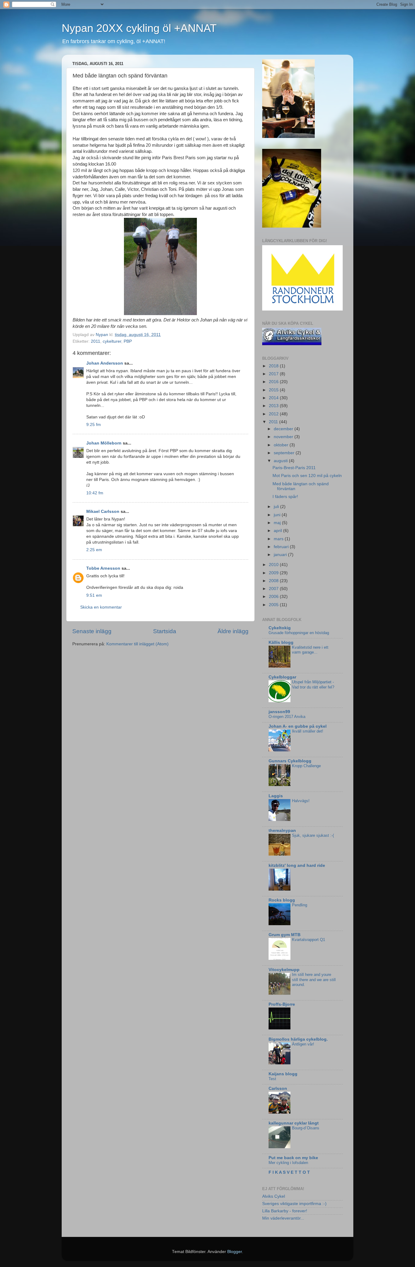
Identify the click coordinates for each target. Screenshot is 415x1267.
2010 (274, 564)
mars (279, 539)
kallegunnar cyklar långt (294, 1123)
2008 (274, 581)
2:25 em (94, 550)
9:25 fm (93, 424)
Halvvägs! (301, 800)
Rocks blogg (282, 900)
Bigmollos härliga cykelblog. (298, 1039)
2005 (274, 605)
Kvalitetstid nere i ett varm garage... (310, 650)
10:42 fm (94, 493)
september (285, 453)
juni (278, 515)
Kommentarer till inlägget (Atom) (137, 644)
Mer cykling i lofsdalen (288, 1162)
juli (277, 506)
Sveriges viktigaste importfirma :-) (294, 1203)
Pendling (299, 905)
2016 (274, 381)
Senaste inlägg (91, 631)
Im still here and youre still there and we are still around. (314, 979)
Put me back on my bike (293, 1157)
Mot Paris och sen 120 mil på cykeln (307, 475)
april (278, 530)
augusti (281, 460)
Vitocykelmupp (284, 969)
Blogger (234, 1251)
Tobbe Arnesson (103, 568)
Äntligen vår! (303, 1044)
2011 (95, 341)
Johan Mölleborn (104, 443)
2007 (274, 588)
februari (282, 546)
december (284, 429)
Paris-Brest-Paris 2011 (294, 467)
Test (272, 1078)
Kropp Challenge (306, 766)
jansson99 (279, 711)
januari (281, 554)
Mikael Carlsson (102, 511)
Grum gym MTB (284, 934)
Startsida (164, 631)
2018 (274, 366)
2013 (274, 405)
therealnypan (282, 830)
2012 (274, 414)
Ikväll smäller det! (307, 731)
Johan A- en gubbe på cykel (298, 726)
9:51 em (94, 595)
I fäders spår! (285, 496)
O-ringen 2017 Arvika (287, 716)
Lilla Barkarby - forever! (284, 1211)
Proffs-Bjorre (282, 1004)
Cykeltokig (280, 628)
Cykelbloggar (282, 677)
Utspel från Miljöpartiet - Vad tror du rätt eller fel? (313, 684)
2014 (274, 398)
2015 (274, 390)
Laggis (276, 796)
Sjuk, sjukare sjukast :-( (313, 835)
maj (278, 522)
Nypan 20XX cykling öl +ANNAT (139, 28)
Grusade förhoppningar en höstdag (299, 632)
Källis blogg (281, 642)
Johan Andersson (104, 363)
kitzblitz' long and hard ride (297, 865)
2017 (274, 374)
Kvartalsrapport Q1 (308, 939)
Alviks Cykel (273, 1196)
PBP (128, 341)
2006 (274, 596)
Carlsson (278, 1088)
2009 (274, 573)
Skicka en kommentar (101, 607)
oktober (282, 445)
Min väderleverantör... (283, 1218)
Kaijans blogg (283, 1074)
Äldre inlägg (233, 631)
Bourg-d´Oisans (305, 1128)
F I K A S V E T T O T (289, 1172)
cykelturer (112, 341)
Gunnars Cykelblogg (290, 761)
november (284, 436)
